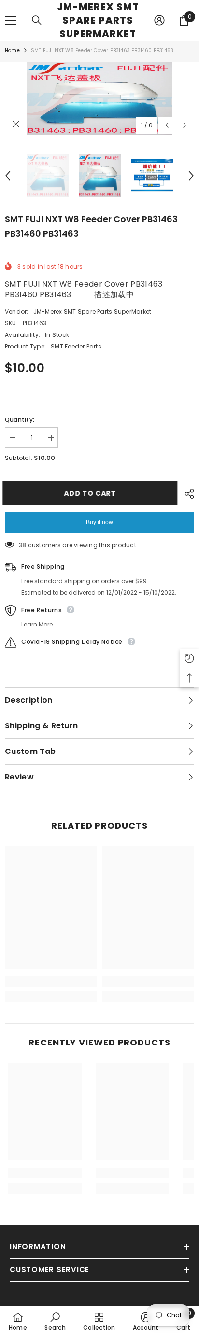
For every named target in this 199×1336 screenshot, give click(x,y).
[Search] (37, 20)
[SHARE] (187, 493)
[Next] (184, 125)
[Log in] (159, 20)
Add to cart (92, 493)
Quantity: (19, 420)
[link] (51, 981)
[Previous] (166, 125)
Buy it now (99, 522)
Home (12, 50)
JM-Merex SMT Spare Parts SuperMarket (92, 311)
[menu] (10, 20)
